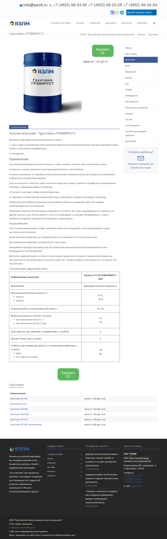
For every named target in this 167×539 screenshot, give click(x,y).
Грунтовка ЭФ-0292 (19, 414)
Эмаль (128, 47)
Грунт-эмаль (131, 53)
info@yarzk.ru (35, 4)
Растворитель (131, 101)
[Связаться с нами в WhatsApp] (118, 12)
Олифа (128, 89)
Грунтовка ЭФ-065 (19, 408)
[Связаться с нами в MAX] (113, 12)
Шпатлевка (130, 141)
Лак (127, 83)
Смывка (129, 113)
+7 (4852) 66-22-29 (105, 4)
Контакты (126, 23)
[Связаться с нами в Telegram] (122, 12)
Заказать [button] (103, 49)
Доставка (111, 23)
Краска (128, 77)
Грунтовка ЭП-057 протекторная (26, 424)
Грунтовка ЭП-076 (19, 419)
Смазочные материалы (136, 107)
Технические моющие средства (135, 133)
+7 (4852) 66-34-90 (70, 4)
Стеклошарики (132, 125)
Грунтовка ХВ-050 (19, 398)
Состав (128, 119)
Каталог (80, 23)
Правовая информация (22, 527)
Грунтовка (130, 59)
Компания (95, 23)
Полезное (142, 23)
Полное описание (18, 127)
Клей (127, 65)
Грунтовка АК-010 (18, 403)
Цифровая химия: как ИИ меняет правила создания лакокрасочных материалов (101, 478)
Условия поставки (61, 23)
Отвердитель (131, 95)
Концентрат (130, 71)
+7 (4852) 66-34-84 (140, 4)
